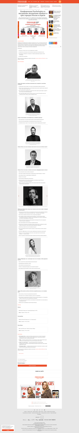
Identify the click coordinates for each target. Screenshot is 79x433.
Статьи (32, 1)
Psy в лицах (51, 1)
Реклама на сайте (29, 411)
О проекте (25, 411)
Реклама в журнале (35, 411)
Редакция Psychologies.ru (22, 359)
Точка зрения (35, 1)
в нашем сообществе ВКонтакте (40, 349)
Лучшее (29, 1)
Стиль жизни (47, 1)
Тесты (60, 1)
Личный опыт (42, 1)
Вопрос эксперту (41, 411)
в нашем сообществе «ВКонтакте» (41, 58)
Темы (38, 1)
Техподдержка (39, 414)
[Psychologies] (22, 1)
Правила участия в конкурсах (51, 411)
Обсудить (47, 9)
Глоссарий (55, 1)
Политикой (34, 403)
